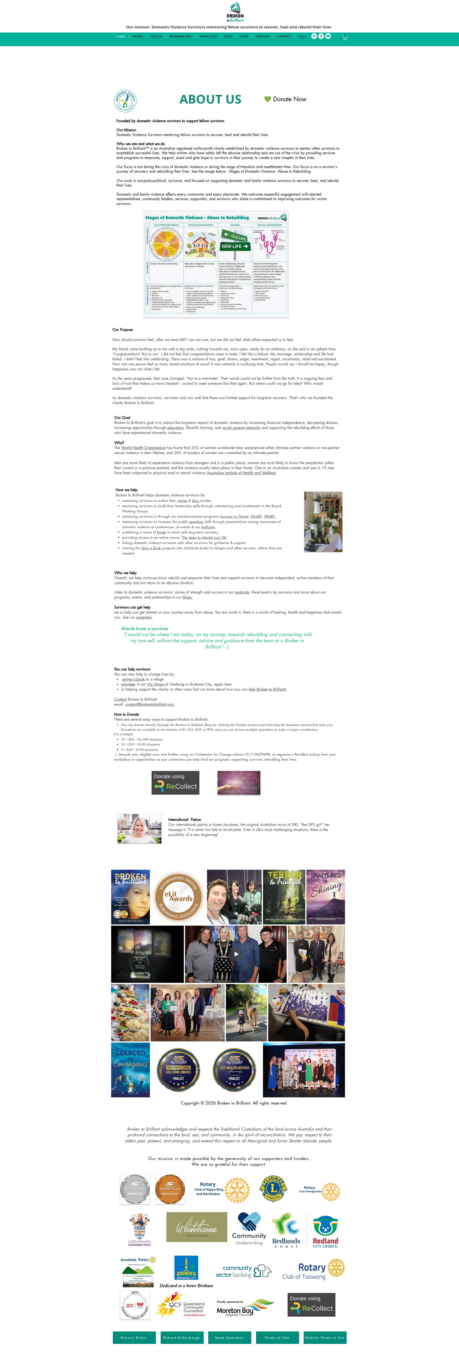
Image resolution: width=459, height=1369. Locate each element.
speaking (196, 521)
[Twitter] (314, 36)
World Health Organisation (143, 447)
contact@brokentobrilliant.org (150, 704)
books (161, 532)
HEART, (270, 516)
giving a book (134, 679)
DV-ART (256, 516)
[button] (345, 37)
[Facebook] (321, 36)
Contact (120, 699)
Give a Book (151, 548)
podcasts (208, 527)
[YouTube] (328, 36)
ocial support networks (242, 427)
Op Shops (156, 684)
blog (196, 500)
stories (182, 500)
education (175, 427)
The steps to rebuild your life (204, 537)
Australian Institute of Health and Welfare (241, 472)
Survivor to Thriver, (235, 516)
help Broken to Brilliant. (268, 689)
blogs (187, 597)
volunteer (128, 684)
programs (144, 617)
